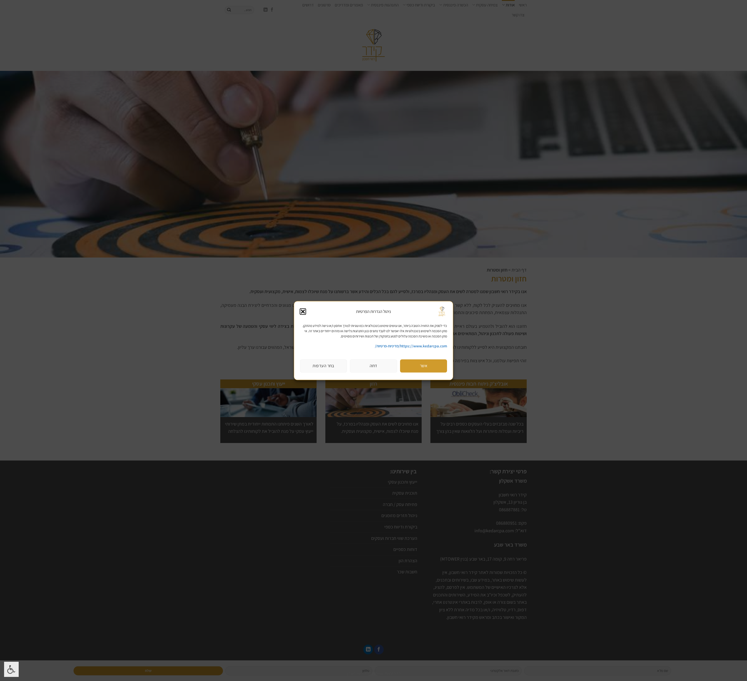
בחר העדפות (323, 366)
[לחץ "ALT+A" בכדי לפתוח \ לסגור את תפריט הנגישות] (11, 669)
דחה (373, 366)
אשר (423, 366)
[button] (303, 311)
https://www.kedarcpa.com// (411, 346)
